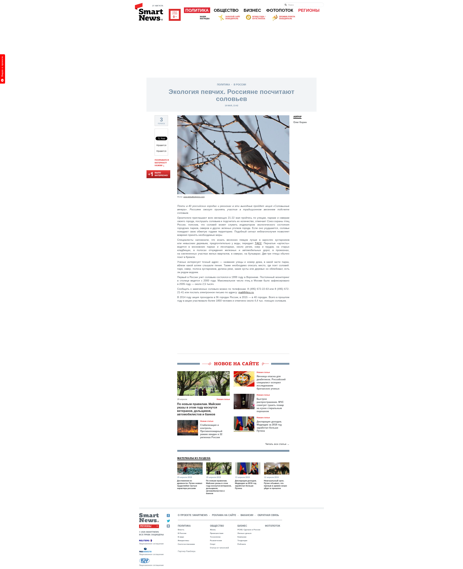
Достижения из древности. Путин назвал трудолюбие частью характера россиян (189, 484)
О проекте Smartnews (193, 515)
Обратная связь (268, 515)
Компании (241, 537)
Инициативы (183, 540)
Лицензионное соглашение (151, 544)
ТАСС (258, 243)
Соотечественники (186, 544)
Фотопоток (279, 10)
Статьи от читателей (219, 548)
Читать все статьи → (277, 444)
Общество (226, 10)
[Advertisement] (231, 48)
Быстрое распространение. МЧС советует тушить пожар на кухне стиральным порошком (270, 405)
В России (240, 84)
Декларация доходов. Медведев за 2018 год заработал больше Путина (269, 426)
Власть (181, 530)
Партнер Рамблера (186, 551)
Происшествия (216, 533)
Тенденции (242, 540)
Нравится (161, 145)
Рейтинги (241, 544)
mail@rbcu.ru (246, 292)
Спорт (212, 544)
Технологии (215, 537)
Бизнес (252, 10)
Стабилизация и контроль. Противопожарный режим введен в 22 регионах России (211, 431)
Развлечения (216, 540)
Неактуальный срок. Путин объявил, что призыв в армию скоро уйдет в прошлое (275, 484)
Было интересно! (158, 174)
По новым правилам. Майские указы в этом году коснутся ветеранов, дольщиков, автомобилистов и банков (199, 409)
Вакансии (247, 515)
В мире (181, 537)
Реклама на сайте (224, 515)
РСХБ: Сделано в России (248, 530)
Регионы (309, 10)
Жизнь (213, 530)
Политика (197, 10)
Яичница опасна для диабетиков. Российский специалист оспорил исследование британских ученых (271, 382)
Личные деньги (244, 533)
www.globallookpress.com (194, 197)
